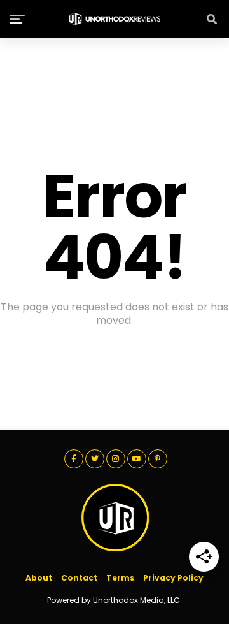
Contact (79, 577)
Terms (120, 577)
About (38, 577)
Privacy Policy (173, 577)
